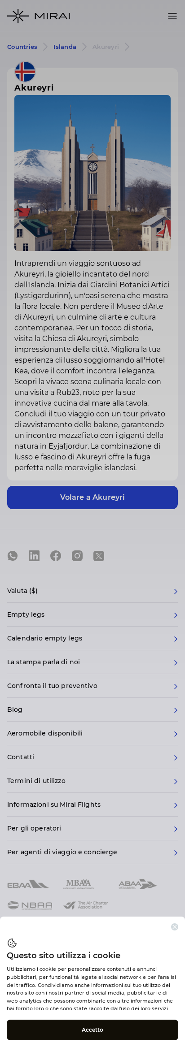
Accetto (93, 1029)
